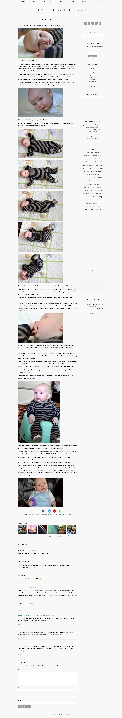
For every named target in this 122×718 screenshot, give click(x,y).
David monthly (59, 514)
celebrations (89, 159)
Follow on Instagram (94, 112)
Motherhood (92, 81)
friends (96, 168)
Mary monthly (95, 174)
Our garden (93, 83)
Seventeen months (50, 535)
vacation (85, 209)
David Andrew (49, 514)
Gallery (98, 1)
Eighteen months (71, 535)
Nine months (31, 535)
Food (92, 74)
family (61, 1)
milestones (68, 514)
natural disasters (89, 181)
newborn (98, 181)
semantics (92, 197)
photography (97, 187)
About (34, 1)
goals (101, 168)
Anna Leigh (90, 152)
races (92, 193)
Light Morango (63, 714)
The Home (92, 86)
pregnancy (86, 193)
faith (101, 165)
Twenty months (22, 535)
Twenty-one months (60, 535)
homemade (99, 171)
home (92, 171)
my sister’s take (44, 66)
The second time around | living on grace (36, 643)
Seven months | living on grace (31, 615)
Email (20, 694)
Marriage (92, 79)
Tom (98, 206)
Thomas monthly (90, 206)
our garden (89, 184)
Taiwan (96, 200)
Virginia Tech (99, 209)
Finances (92, 72)
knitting (85, 1)
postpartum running (96, 190)
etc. (97, 165)
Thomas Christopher (92, 203)
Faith (92, 68)
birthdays (87, 155)
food (90, 168)
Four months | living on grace (31, 629)
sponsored (90, 200)
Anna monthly (99, 152)
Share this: (36, 511)
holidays (86, 171)
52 (83, 152)
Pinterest (85, 190)
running (73, 1)
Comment (21, 670)
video (91, 209)
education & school (88, 165)
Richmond (99, 193)
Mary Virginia (88, 178)
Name (20, 687)
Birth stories (47, 1)
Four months (41, 535)
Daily (92, 67)
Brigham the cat (96, 155)
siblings (100, 197)
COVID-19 (97, 159)
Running (93, 84)
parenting (88, 187)
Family (92, 70)
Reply (19, 557)
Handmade (93, 75)
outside (97, 184)
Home (23, 1)
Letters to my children (34, 514)
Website (20, 700)
